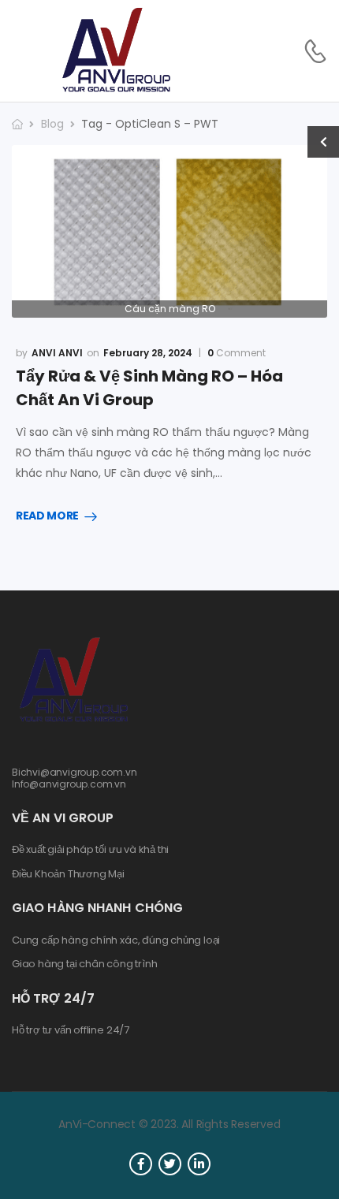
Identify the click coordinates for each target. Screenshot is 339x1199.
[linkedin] (199, 1163)
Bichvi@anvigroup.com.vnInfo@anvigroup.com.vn (74, 777)
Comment (236, 353)
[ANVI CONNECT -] (115, 51)
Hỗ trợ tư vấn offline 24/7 (70, 1030)
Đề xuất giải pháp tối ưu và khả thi (90, 849)
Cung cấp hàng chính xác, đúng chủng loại (116, 940)
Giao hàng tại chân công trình (84, 964)
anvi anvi (57, 352)
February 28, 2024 (147, 352)
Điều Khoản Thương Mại (68, 874)
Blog (52, 124)
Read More (47, 516)
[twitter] (169, 1163)
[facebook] (140, 1163)
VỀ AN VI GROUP (63, 818)
